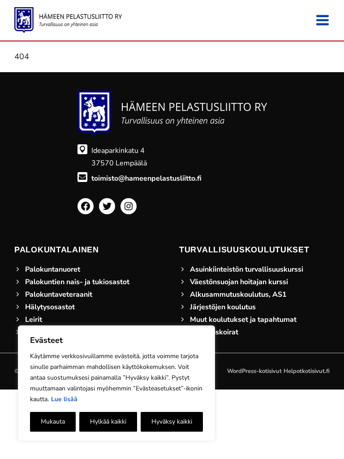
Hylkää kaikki (108, 421)
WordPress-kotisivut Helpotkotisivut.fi (278, 371)
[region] (116, 383)
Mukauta (53, 421)
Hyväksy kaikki (171, 421)
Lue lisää (64, 399)
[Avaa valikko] (322, 20)
